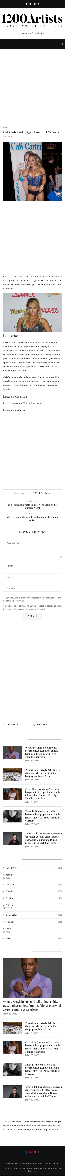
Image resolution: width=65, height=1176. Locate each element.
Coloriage (34, 884)
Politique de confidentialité (28, 1163)
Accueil (9, 1163)
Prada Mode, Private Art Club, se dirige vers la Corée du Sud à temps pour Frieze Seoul (42, 773)
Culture (9, 905)
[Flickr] (34, 3)
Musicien (34, 921)
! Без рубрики (34, 867)
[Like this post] (36, 493)
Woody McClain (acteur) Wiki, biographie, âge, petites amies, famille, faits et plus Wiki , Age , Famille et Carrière (41, 752)
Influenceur (34, 914)
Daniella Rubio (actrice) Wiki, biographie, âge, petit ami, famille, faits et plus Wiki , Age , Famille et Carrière (43, 816)
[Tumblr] (38, 3)
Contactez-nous (52, 1163)
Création (34, 891)
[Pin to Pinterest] (46, 493)
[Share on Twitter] (42, 493)
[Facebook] (26, 3)
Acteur (9, 874)
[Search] (61, 44)
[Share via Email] (49, 493)
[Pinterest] (30, 3)
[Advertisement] (32, 92)
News (8, 928)
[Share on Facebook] (39, 493)
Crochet (34, 898)
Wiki (34, 938)
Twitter (27, 403)
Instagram (37, 403)
